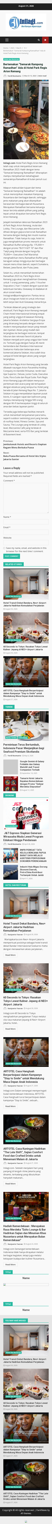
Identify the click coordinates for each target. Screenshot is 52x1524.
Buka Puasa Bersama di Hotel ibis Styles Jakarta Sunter (24, 456)
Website (7, 537)
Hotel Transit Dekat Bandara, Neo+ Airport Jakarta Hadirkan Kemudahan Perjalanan (26, 584)
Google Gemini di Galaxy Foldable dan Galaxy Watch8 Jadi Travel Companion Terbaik (10, 767)
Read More (10, 955)
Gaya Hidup (23, 738)
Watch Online (45, 40)
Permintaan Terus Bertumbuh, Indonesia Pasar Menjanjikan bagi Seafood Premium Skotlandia (26, 726)
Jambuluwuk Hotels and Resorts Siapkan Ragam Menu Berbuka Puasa (25, 444)
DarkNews (41, 1510)
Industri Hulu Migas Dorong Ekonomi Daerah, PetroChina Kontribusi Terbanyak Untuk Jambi (10, 872)
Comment (9, 480)
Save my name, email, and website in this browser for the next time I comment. (26, 550)
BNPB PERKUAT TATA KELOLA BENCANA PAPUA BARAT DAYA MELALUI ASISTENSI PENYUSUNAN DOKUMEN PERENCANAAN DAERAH (10, 855)
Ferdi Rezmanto (14, 76)
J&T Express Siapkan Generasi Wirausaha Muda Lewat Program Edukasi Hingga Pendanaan (26, 814)
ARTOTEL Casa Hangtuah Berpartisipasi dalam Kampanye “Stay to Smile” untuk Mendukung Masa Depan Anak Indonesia (26, 671)
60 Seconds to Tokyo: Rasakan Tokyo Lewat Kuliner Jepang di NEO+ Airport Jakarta (26, 627)
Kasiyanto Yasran (15, 934)
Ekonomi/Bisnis (11, 826)
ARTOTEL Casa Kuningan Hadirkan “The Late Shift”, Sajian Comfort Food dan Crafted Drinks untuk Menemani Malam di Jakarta (26, 1129)
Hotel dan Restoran (11, 59)
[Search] (39, 40)
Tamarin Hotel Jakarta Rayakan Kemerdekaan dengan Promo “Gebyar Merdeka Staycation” (10, 783)
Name (7, 516)
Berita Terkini (11, 738)
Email (6, 527)
